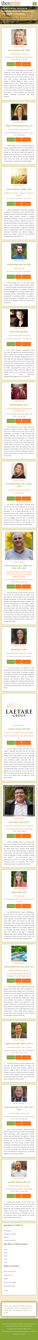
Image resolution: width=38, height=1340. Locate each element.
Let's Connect (10, 64)
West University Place (10, 1271)
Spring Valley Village (9, 1286)
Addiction (6, 1237)
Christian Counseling (9, 1240)
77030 (5, 1262)
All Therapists (7, 1231)
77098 (5, 1253)
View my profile (26, 64)
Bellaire (6, 1279)
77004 (5, 1256)
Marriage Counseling (9, 1234)
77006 (5, 1249)
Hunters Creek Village (10, 1282)
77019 (5, 1259)
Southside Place (8, 1275)
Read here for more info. (19, 1334)
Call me (19, 64)
